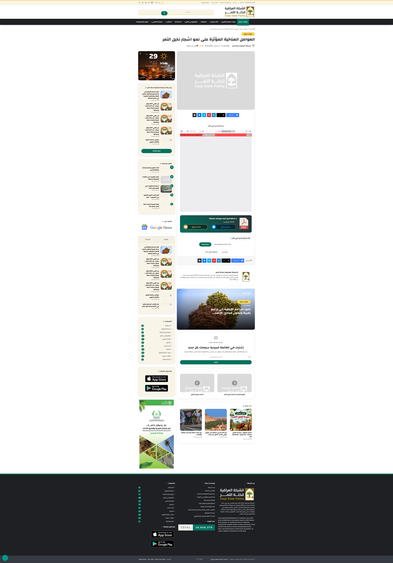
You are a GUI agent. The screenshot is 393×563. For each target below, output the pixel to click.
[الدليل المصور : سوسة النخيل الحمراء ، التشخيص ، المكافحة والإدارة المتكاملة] (241, 420)
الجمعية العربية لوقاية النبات (207, 503)
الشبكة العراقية (166, 329)
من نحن (235, 2)
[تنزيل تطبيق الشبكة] (5, 558)
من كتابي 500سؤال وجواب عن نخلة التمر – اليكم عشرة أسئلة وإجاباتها (151, 107)
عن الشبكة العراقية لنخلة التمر (206, 494)
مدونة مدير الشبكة (225, 2)
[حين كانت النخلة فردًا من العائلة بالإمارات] (191, 420)
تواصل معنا (215, 2)
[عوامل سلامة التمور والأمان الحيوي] (166, 142)
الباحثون (169, 22)
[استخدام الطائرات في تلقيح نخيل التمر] (166, 189)
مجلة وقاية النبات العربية (208, 506)
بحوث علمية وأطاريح (228, 22)
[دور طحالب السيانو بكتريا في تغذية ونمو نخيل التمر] (166, 307)
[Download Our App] (156, 382)
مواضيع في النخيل (191, 22)
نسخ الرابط (205, 244)
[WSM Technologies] (203, 559)
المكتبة (204, 22)
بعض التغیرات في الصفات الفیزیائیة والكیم (150, 178)
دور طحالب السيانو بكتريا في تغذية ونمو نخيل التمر (150, 305)
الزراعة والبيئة (167, 359)
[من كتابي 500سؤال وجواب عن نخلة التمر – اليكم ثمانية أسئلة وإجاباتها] (166, 118)
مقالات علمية (243, 22)
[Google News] (211, 252)
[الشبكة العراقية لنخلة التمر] (239, 12)
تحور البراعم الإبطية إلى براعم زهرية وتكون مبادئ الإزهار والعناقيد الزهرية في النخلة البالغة (231, 314)
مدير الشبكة (211, 487)
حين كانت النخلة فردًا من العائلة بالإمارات (191, 433)
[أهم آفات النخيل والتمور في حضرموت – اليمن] (166, 198)
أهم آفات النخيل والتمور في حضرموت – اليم (151, 196)
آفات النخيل (214, 22)
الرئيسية (251, 29)
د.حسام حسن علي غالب (240, 238)
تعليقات (147, 239)
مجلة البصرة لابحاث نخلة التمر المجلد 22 (151, 205)
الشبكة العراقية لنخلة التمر (241, 46)
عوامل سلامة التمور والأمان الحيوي (152, 140)
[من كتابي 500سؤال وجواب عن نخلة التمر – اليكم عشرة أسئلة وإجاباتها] (166, 106)
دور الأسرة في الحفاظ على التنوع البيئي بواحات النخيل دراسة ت (216, 433)
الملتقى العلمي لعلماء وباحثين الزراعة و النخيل (201, 509)
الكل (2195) (157, 151)
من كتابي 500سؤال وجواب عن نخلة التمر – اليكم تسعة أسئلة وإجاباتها (151, 131)
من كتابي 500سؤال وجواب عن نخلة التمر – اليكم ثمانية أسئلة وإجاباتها (151, 119)
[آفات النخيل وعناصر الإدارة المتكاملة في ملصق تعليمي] (166, 170)
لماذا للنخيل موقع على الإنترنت (206, 497)
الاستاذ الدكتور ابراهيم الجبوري (218, 559)
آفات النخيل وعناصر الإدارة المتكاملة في (150, 168)
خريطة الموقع (205, 2)
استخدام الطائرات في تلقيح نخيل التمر (152, 187)
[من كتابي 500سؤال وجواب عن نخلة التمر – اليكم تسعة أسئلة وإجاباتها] (166, 130)
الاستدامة (178, 22)
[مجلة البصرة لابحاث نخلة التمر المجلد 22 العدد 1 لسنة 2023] (166, 207)
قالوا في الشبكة (210, 490)
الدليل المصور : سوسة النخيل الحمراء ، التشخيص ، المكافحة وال (242, 434)
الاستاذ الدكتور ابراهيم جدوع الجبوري (204, 516)
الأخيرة (166, 239)
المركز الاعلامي (157, 22)
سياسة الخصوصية (210, 513)
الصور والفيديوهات (142, 22)
